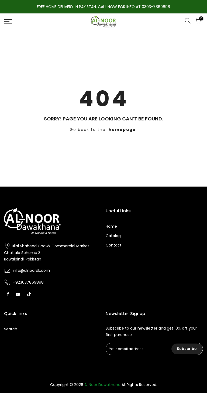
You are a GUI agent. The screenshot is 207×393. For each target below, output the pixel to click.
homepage (122, 129)
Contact (114, 245)
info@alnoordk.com (31, 270)
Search (10, 329)
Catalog (113, 235)
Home (111, 226)
